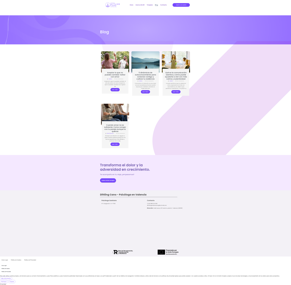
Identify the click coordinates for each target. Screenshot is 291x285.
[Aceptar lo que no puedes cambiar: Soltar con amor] (115, 62)
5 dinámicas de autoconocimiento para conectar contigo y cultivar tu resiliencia (145, 75)
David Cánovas (110, 133)
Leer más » (115, 90)
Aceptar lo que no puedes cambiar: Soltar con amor (115, 74)
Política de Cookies (16, 260)
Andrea (110, 78)
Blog (156, 5)
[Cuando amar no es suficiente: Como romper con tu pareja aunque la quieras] (115, 114)
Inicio (131, 5)
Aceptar (12, 281)
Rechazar (4, 281)
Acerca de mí (140, 5)
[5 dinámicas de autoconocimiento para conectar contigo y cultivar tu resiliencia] (145, 62)
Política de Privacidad (30, 260)
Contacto (163, 5)
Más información (6, 278)
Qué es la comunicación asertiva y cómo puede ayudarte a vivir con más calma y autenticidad (176, 75)
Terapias (150, 5)
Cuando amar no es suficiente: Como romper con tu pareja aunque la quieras (115, 128)
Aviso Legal (5, 260)
